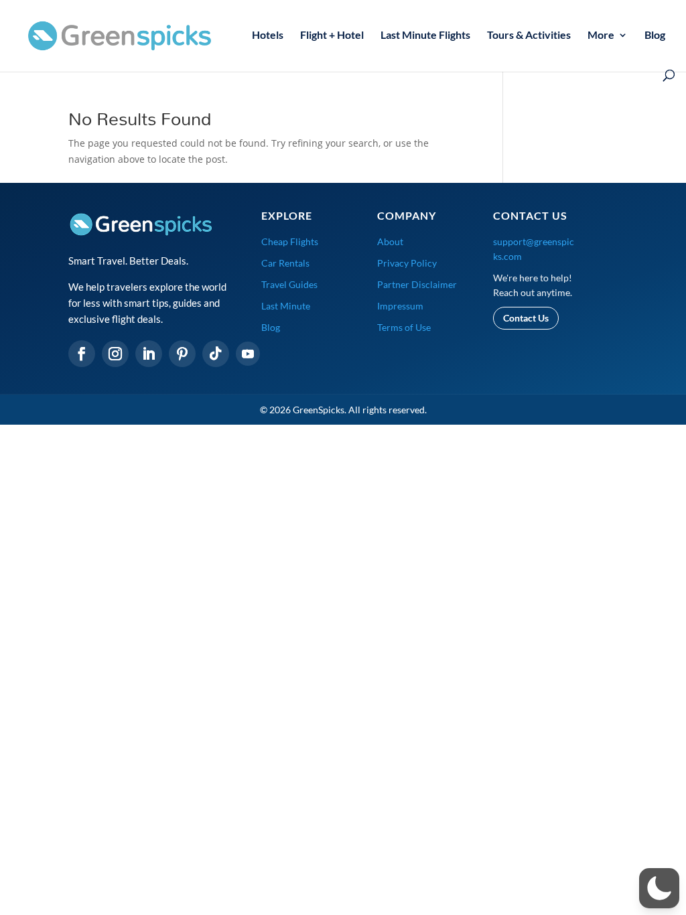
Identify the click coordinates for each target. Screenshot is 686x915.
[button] (659, 888)
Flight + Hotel (332, 35)
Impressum (400, 305)
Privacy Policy (407, 263)
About (390, 241)
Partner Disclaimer (417, 284)
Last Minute (285, 305)
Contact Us (526, 318)
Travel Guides (289, 284)
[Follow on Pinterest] (182, 353)
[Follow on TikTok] (215, 353)
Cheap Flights (289, 241)
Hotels (267, 35)
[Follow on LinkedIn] (148, 353)
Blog (654, 35)
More (601, 35)
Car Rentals (285, 263)
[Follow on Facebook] (81, 353)
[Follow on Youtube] (248, 354)
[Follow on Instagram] (115, 353)
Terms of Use (404, 327)
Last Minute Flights (425, 35)
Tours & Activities (529, 35)
